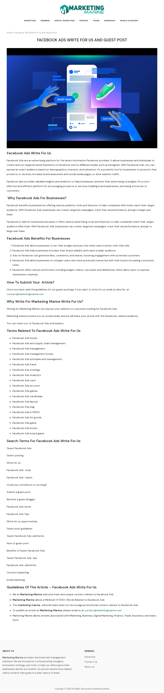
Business (45, 20)
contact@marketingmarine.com (25, 294)
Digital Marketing (64, 20)
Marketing (30, 20)
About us (89, 667)
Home (9, 32)
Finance (83, 20)
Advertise (89, 657)
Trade (96, 20)
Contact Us (90, 662)
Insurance (109, 20)
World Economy (129, 20)
